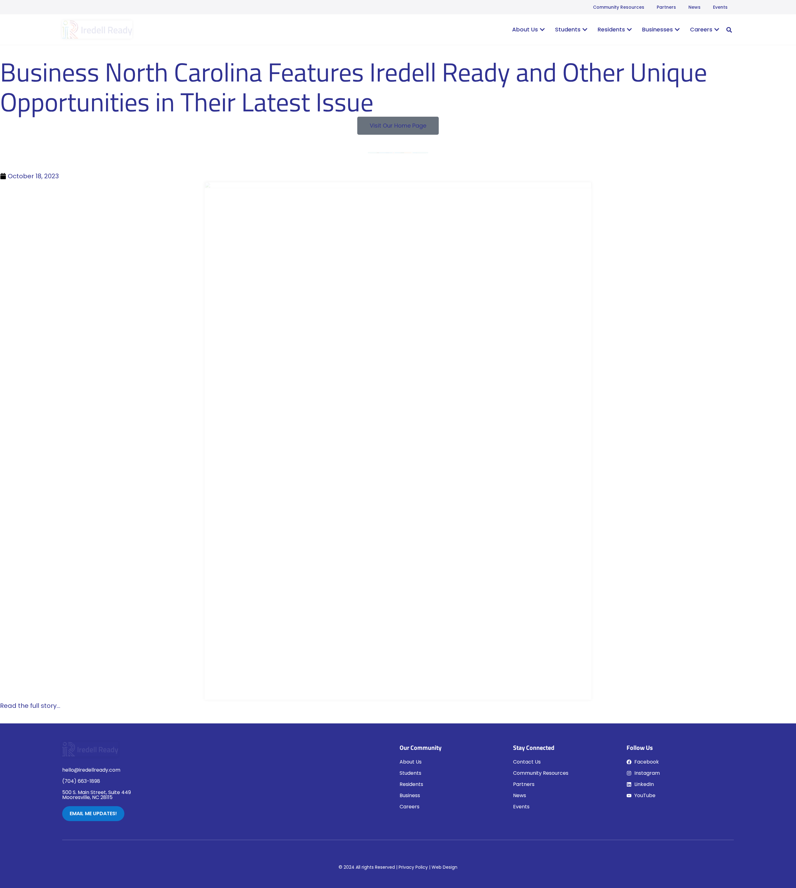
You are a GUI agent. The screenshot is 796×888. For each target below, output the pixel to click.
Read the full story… (30, 705)
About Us (411, 761)
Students (410, 773)
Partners (666, 7)
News (694, 7)
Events (720, 7)
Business (410, 795)
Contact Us (527, 761)
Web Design (444, 867)
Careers (409, 806)
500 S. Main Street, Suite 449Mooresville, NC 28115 (96, 795)
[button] (729, 30)
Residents (411, 784)
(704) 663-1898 (81, 781)
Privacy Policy (413, 867)
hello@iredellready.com (91, 769)
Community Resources (618, 7)
